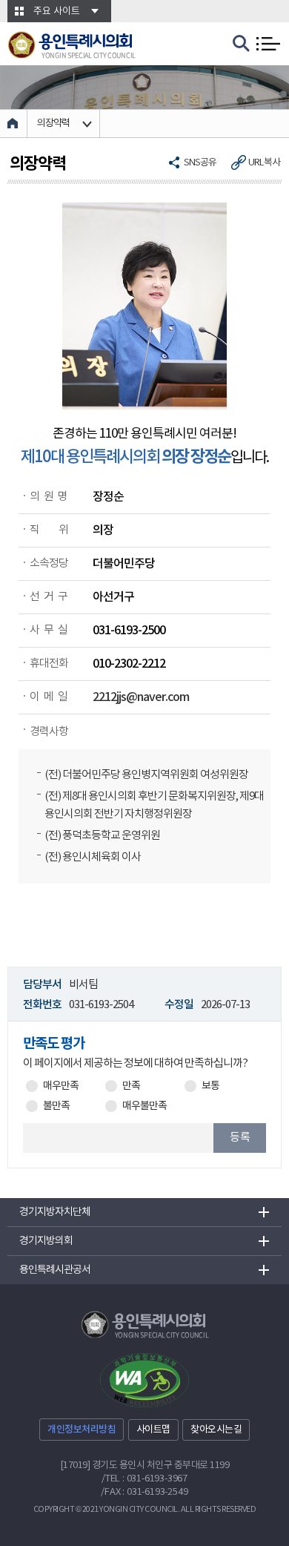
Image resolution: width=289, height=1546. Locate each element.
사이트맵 (153, 1429)
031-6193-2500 (129, 630)
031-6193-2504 (101, 1005)
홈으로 (13, 123)
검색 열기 (241, 44)
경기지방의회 (46, 1241)
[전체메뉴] (268, 44)
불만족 (56, 1106)
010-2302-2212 (129, 664)
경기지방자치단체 (54, 1212)
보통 (210, 1086)
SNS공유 (200, 162)
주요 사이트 (56, 11)
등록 (240, 1137)
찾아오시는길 (216, 1429)
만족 (131, 1086)
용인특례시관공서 (54, 1270)
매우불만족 (144, 1106)
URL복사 (264, 162)
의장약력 (53, 123)
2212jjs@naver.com (141, 697)
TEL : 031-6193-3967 (146, 1478)
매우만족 (61, 1086)
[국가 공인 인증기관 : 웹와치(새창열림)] (144, 1380)
